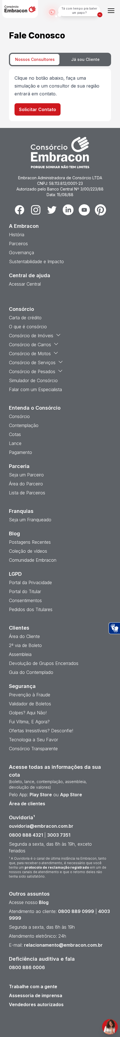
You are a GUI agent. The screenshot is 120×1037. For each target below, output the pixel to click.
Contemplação (24, 425)
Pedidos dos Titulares (30, 609)
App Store (71, 794)
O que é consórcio (28, 326)
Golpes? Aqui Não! (28, 712)
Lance (15, 443)
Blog (43, 902)
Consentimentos (25, 600)
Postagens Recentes (30, 542)
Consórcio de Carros (30, 344)
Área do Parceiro (26, 484)
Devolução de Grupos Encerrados (43, 663)
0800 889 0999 (76, 911)
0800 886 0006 (27, 967)
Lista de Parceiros (27, 492)
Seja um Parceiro (26, 475)
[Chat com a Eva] (110, 1027)
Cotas (15, 434)
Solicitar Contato (37, 109)
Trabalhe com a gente (33, 986)
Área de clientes (27, 803)
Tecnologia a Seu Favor (33, 739)
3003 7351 (58, 835)
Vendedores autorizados (36, 1004)
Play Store (41, 794)
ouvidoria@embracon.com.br (41, 826)
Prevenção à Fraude (29, 695)
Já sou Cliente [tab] (85, 59)
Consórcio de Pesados (32, 371)
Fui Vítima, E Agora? (29, 721)
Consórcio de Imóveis (31, 335)
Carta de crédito (25, 317)
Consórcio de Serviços (32, 362)
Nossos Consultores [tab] (35, 59)
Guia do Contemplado (31, 672)
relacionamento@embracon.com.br (63, 945)
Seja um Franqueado (30, 519)
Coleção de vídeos (28, 551)
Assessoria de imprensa (35, 995)
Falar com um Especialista (35, 389)
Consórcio (19, 416)
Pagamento (20, 452)
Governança (21, 252)
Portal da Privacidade (30, 582)
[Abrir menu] (111, 10)
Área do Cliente (24, 636)
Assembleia (20, 654)
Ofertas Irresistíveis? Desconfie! (41, 730)
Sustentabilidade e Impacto (36, 261)
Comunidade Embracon (32, 560)
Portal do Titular (25, 591)
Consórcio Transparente (33, 748)
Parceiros (18, 243)
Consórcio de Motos (30, 353)
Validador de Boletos (30, 703)
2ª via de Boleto (25, 645)
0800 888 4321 (26, 835)
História (16, 234)
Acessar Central (25, 284)
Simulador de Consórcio (33, 380)
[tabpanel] (60, 94)
